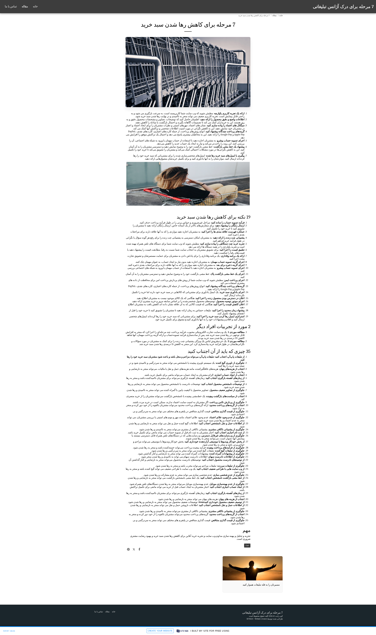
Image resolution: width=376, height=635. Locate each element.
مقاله (274, 15)
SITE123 (250, 619)
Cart (247, 545)
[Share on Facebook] (139, 549)
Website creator (261, 619)
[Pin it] (128, 549)
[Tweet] (133, 549)
